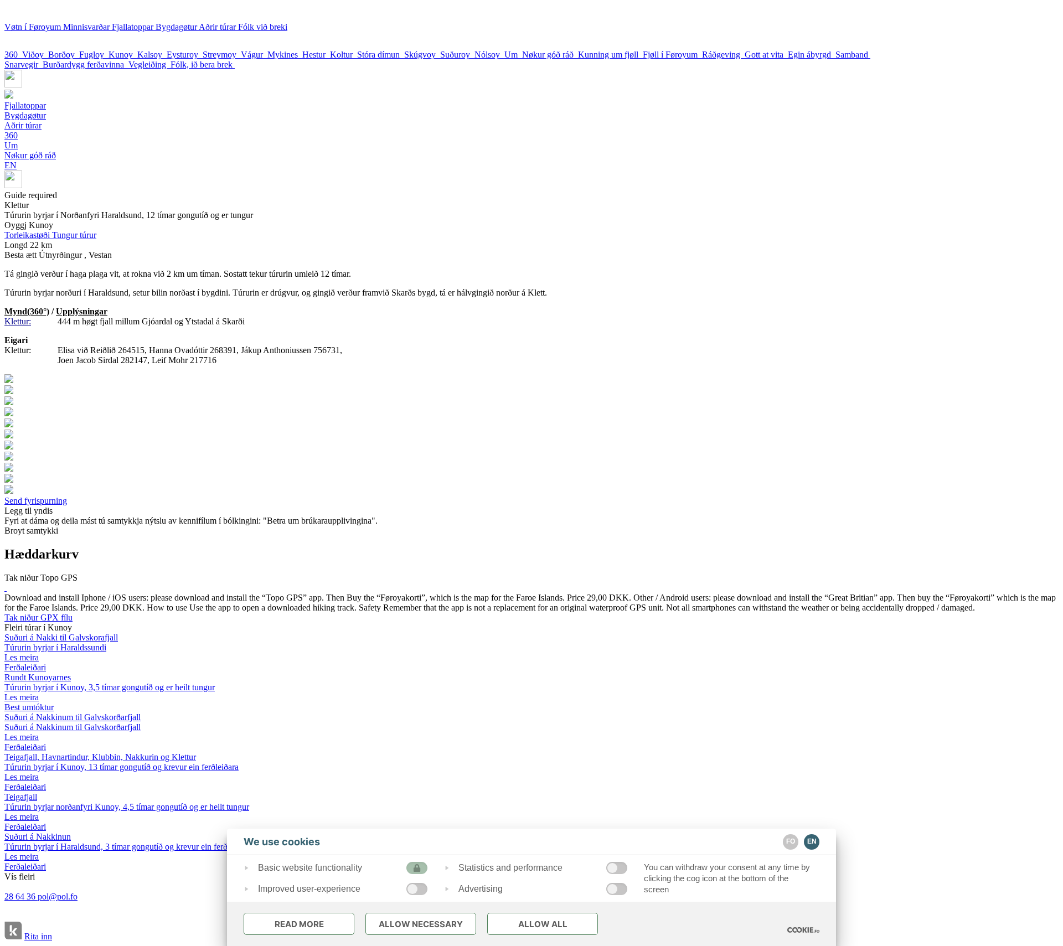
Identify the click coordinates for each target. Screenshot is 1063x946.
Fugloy (94, 54)
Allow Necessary (421, 924)
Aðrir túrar (218, 27)
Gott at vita (766, 54)
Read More (299, 924)
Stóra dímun (380, 54)
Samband (852, 54)
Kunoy (123, 54)
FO (790, 841)
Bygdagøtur (177, 27)
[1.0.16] (803, 930)
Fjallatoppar (134, 27)
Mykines (284, 54)
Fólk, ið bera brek (203, 64)
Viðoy (35, 54)
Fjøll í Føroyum (672, 54)
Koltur (343, 54)
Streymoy (222, 54)
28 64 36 (21, 896)
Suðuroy (457, 54)
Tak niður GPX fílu (38, 617)
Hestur (316, 54)
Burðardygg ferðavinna (85, 64)
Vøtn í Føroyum (33, 27)
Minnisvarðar (87, 27)
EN (10, 165)
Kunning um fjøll (610, 54)
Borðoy (63, 54)
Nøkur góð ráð (550, 54)
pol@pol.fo (58, 896)
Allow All (542, 924)
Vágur (254, 54)
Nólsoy (489, 54)
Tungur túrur (50, 235)
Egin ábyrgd (811, 54)
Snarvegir (23, 64)
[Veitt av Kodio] (13, 932)
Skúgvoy (422, 54)
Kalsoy (152, 54)
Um (513, 54)
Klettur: (17, 321)
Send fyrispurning (35, 500)
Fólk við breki (262, 27)
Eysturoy (185, 54)
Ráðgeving (723, 54)
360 (13, 54)
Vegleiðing (149, 64)
